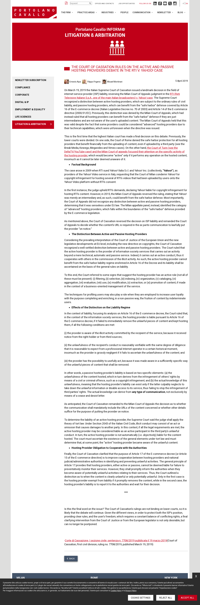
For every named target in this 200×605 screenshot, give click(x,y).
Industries (107, 12)
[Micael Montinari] (104, 82)
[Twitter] (170, 4)
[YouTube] (165, 4)
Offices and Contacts (104, 4)
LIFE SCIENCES (23, 116)
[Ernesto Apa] (66, 82)
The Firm (66, 12)
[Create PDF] (66, 3)
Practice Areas (86, 12)
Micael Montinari (114, 82)
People (124, 12)
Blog (180, 12)
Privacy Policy (130, 591)
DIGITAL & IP (22, 102)
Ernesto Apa (75, 82)
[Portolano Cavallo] (34, 12)
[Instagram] (175, 4)
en (187, 4)
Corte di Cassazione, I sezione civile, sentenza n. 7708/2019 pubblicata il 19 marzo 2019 (116, 540)
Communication (141, 12)
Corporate (22, 94)
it (183, 4)
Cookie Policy (116, 591)
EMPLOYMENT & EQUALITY (30, 109)
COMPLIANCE (22, 87)
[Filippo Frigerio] (84, 82)
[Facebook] (160, 4)
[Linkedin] (155, 4)
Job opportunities (126, 4)
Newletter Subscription (30, 80)
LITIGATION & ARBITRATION (30, 124)
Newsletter (164, 12)
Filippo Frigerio (94, 82)
